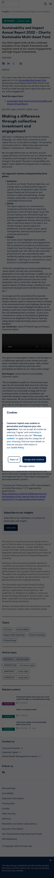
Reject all (14, 459)
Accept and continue (34, 459)
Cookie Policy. (17, 447)
